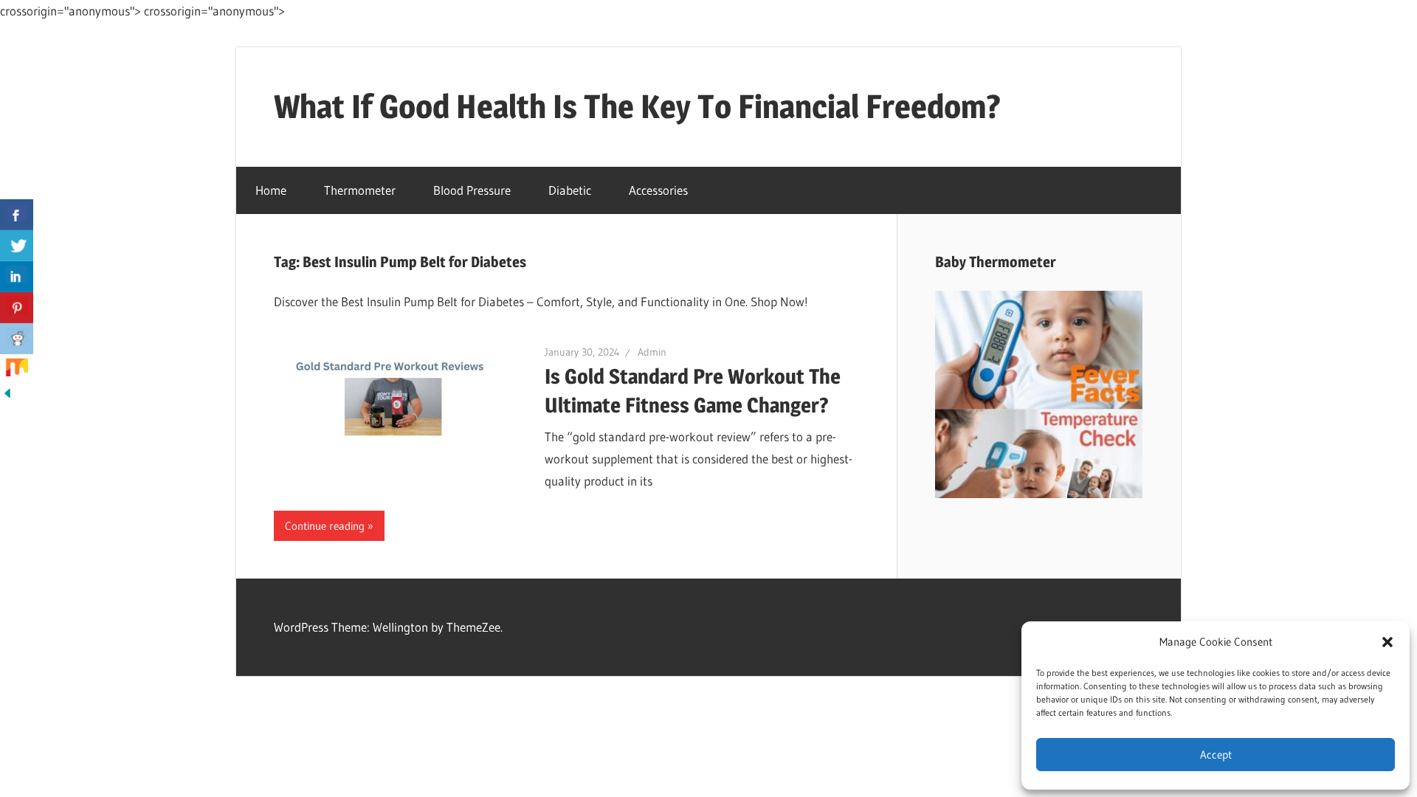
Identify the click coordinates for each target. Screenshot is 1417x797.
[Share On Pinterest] (16, 307)
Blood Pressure (472, 190)
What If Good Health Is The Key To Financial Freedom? (637, 106)
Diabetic (569, 190)
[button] (1387, 642)
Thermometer (360, 190)
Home (270, 190)
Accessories (658, 190)
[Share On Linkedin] (16, 276)
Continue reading (325, 526)
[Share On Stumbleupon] (16, 369)
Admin (652, 352)
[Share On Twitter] (16, 245)
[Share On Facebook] (16, 214)
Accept (1216, 755)
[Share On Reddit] (16, 338)
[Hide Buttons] (7, 396)
